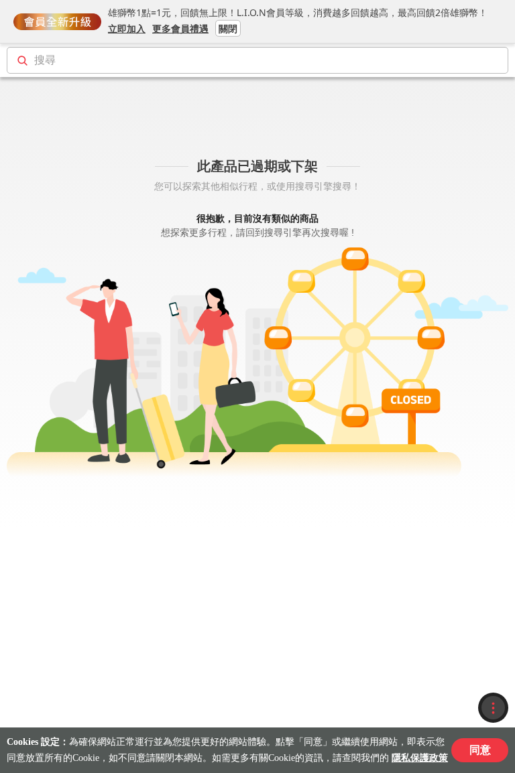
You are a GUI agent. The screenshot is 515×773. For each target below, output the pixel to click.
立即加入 (127, 27)
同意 (480, 750)
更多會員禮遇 (180, 27)
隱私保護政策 (420, 758)
